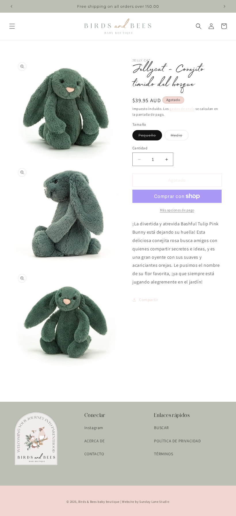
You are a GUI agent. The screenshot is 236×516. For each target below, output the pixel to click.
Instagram (93, 427)
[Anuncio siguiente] (224, 6)
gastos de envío (182, 108)
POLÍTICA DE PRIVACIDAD (177, 440)
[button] (12, 26)
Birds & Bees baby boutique (98, 502)
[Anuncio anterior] (11, 6)
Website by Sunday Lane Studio (145, 502)
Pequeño (150, 136)
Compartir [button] (148, 299)
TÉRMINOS (163, 453)
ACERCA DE (94, 440)
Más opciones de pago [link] (177, 210)
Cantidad (139, 148)
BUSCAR (161, 427)
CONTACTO (94, 453)
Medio (180, 136)
